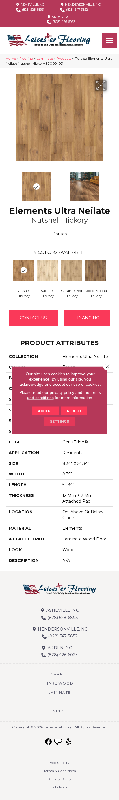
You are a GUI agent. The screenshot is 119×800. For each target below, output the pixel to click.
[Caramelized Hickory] (71, 270)
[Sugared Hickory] (48, 270)
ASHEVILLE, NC (32, 5)
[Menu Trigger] (109, 40)
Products (63, 58)
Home (11, 58)
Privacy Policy (59, 779)
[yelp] (69, 741)
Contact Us (33, 317)
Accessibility (60, 762)
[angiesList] (59, 742)
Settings (59, 421)
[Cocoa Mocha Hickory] (95, 270)
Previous (9, 184)
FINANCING (87, 317)
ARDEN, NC (60, 17)
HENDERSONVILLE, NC (82, 5)
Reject (74, 411)
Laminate (45, 58)
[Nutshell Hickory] (24, 270)
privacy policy (62, 392)
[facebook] (48, 741)
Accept (45, 411)
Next (110, 184)
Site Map (59, 787)
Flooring (26, 58)
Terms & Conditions (60, 771)
